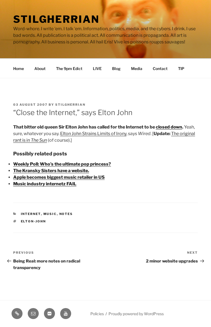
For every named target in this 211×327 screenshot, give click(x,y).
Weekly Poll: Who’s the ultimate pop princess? (62, 164)
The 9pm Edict (69, 68)
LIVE (97, 68)
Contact (160, 68)
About (40, 68)
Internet (31, 214)
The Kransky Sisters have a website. (51, 170)
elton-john (33, 221)
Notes (66, 214)
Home (18, 68)
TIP (181, 68)
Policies (97, 313)
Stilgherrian (56, 19)
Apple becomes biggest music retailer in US (59, 177)
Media (136, 68)
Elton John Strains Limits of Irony (93, 133)
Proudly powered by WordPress (136, 313)
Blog (116, 68)
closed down (169, 127)
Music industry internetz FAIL (44, 183)
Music (50, 214)
